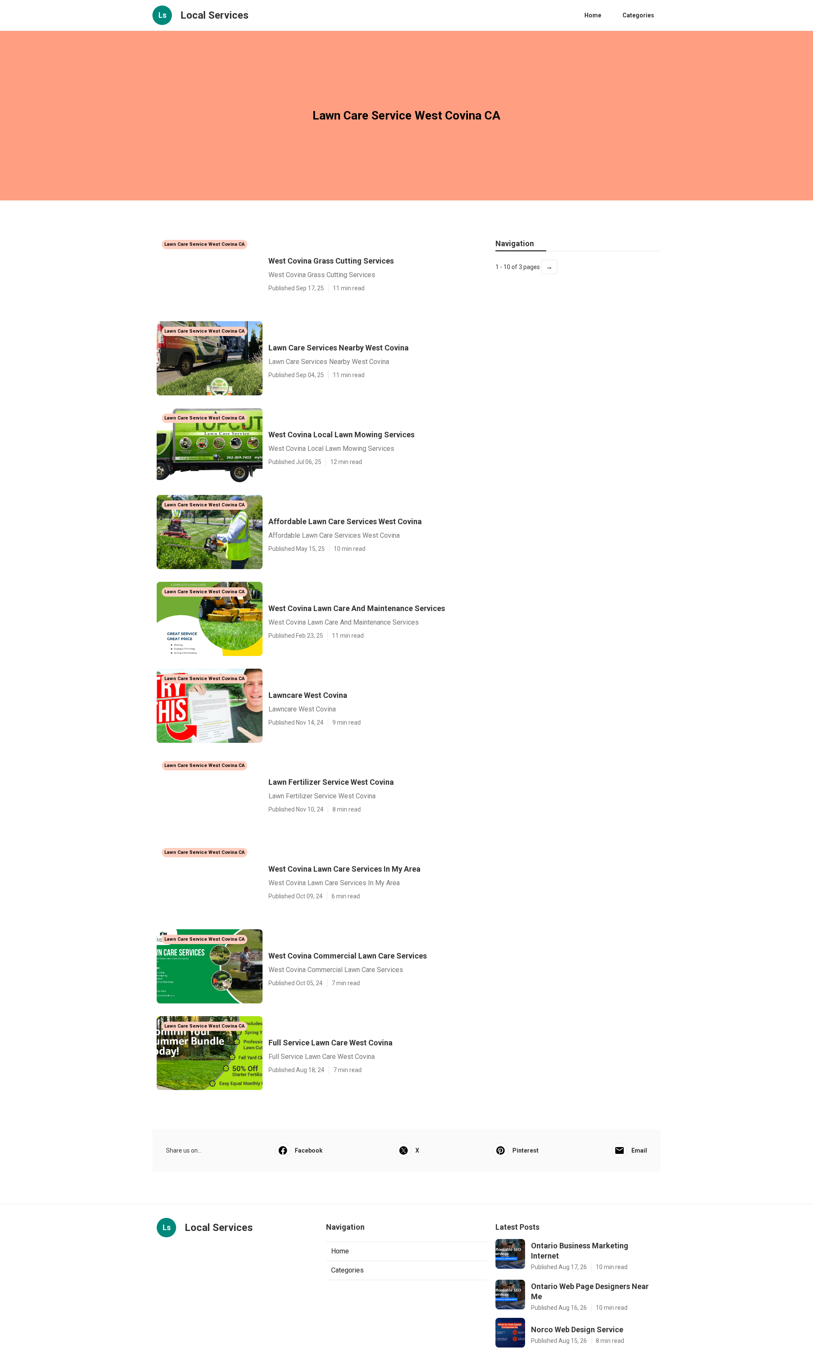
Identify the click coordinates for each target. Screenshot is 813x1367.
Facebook (309, 1150)
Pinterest (525, 1150)
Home (592, 15)
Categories (638, 15)
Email (639, 1150)
